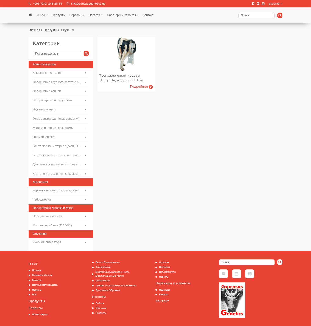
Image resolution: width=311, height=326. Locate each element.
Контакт (148, 15)
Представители (167, 272)
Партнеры (164, 267)
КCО (34, 294)
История (36, 270)
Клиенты (163, 294)
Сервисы (75, 15)
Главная (34, 30)
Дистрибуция (103, 280)
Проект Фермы (40, 314)
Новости (94, 15)
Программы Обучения (108, 290)
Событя (100, 303)
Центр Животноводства (45, 284)
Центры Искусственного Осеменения (116, 285)
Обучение (68, 30)
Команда (36, 280)
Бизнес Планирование (108, 262)
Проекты (36, 289)
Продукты (58, 15)
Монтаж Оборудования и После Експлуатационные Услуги (112, 273)
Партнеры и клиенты (121, 15)
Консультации (103, 267)
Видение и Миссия (42, 275)
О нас (41, 15)
